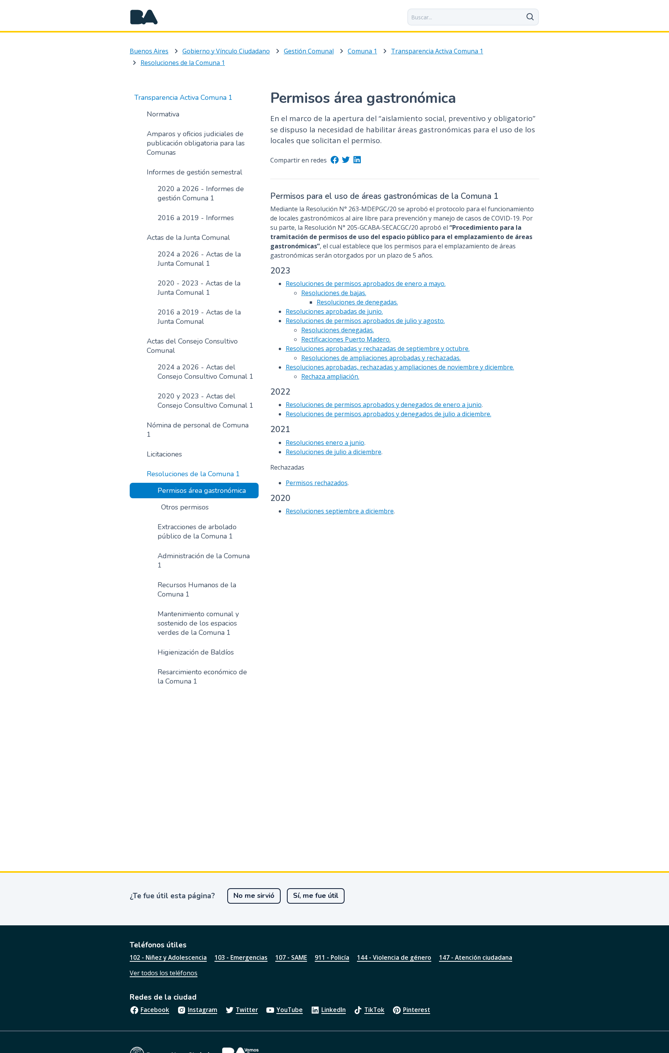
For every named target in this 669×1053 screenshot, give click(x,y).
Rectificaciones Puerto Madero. (346, 339)
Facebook (155, 1009)
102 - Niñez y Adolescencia (168, 957)
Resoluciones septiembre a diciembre (340, 511)
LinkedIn (333, 1009)
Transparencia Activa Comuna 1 (437, 51)
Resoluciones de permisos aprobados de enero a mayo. (366, 283)
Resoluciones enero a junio (325, 442)
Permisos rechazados (317, 483)
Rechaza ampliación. (330, 376)
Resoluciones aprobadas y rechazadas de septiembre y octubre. (378, 348)
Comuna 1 (362, 51)
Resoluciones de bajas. (333, 293)
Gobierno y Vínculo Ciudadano (226, 51)
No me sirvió (253, 895)
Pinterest (416, 1009)
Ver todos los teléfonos (163, 973)
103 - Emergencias (241, 957)
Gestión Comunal (309, 51)
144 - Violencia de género (394, 957)
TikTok (374, 1009)
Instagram (202, 1009)
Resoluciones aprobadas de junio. (334, 311)
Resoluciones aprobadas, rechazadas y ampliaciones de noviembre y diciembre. (400, 367)
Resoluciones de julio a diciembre (333, 452)
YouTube (289, 1009)
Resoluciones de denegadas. (357, 302)
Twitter (247, 1009)
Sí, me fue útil (315, 895)
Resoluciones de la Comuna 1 (183, 62)
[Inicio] (144, 17)
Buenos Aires (149, 51)
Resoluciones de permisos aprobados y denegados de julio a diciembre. (388, 414)
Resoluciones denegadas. (337, 330)
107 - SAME (291, 957)
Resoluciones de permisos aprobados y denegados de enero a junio (384, 404)
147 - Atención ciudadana (475, 957)
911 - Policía (332, 957)
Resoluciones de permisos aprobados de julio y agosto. (365, 320)
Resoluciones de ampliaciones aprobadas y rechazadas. (381, 358)
